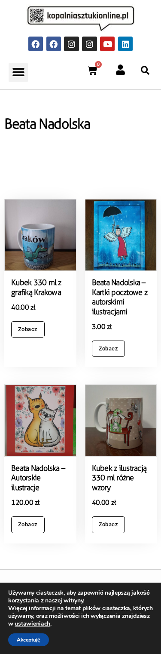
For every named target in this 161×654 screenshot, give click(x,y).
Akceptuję (28, 639)
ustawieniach (32, 624)
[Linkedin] (125, 44)
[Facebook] (35, 44)
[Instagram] (71, 44)
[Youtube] (107, 44)
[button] (18, 72)
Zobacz (28, 329)
